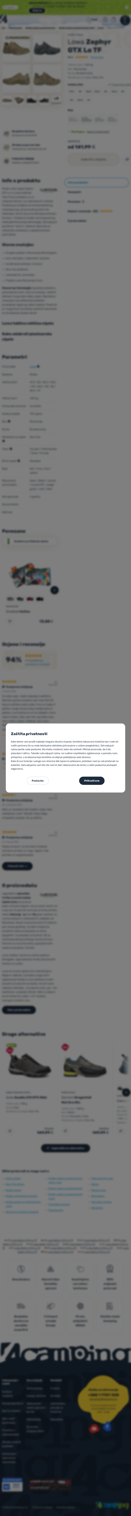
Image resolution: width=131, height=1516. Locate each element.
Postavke (38, 780)
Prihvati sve (91, 780)
